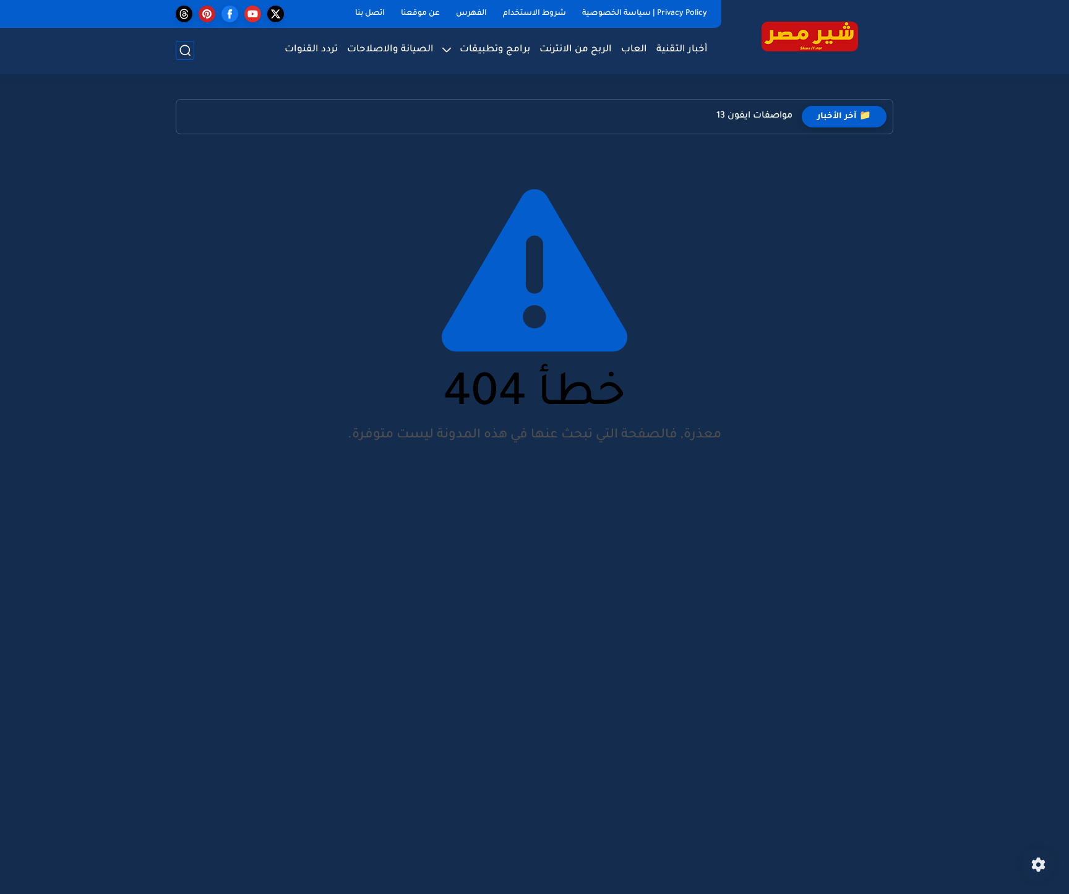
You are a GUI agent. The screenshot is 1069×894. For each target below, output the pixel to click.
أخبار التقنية (682, 50)
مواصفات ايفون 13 (754, 116)
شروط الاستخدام (534, 13)
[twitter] (275, 14)
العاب (634, 50)
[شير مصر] (809, 36)
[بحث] (185, 50)
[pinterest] (207, 14)
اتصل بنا (370, 13)
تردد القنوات (311, 50)
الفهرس (471, 13)
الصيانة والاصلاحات (390, 50)
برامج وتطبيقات (495, 50)
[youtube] (252, 14)
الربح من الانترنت (575, 50)
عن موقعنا (420, 13)
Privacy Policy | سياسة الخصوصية (644, 13)
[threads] (184, 14)
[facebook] (229, 14)
